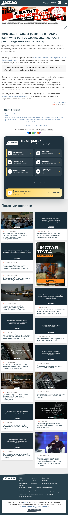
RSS (20, 478)
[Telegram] (35, 133)
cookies (34, 491)
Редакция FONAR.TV (60, 103)
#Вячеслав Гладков (40, 126)
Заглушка (34, 483)
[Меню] (66, 3)
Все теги (21, 481)
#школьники (26, 126)
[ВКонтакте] (28, 133)
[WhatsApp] (33, 133)
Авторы (33, 481)
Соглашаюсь (34, 510)
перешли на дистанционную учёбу (14, 96)
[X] (30, 133)
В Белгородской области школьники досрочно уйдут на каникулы (24, 121)
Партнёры (45, 478)
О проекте (34, 478)
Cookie (26, 502)
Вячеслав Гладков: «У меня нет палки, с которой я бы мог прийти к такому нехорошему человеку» (34, 117)
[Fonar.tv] (9, 3)
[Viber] (40, 133)
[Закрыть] (65, 27)
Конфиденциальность (49, 483)
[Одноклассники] (38, 133)
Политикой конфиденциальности (34, 507)
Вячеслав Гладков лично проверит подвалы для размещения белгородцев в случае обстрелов (32, 119)
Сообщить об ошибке (23, 484)
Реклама (45, 481)
